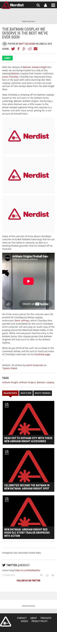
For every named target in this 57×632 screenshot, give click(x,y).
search (38, 5)
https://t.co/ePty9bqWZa (27, 570)
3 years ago (8, 575)
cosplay (50, 382)
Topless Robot (9, 368)
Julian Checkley (10, 76)
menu (53, 5)
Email (35, 48)
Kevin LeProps (22, 320)
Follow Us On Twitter (28, 580)
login (45, 5)
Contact (22, 618)
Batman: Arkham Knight (35, 67)
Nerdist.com (5, 622)
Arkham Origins (27, 382)
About (33, 618)
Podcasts (46, 618)
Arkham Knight (10, 382)
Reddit (30, 48)
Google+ (24, 48)
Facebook (19, 48)
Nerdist (13, 5)
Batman (15, 73)
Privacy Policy (40, 621)
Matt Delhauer (27, 43)
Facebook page (42, 354)
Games (7, 58)
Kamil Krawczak (34, 365)
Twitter (13, 48)
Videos (24, 621)
